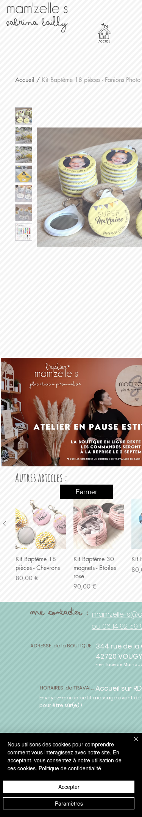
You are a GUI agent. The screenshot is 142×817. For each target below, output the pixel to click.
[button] (86, 491)
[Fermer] (131, 743)
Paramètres (69, 803)
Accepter (69, 786)
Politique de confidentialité (70, 768)
